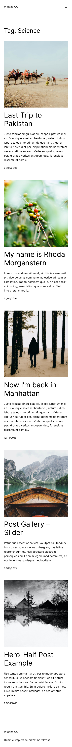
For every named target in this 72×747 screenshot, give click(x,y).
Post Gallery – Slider (27, 528)
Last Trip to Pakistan (23, 119)
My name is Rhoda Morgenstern (34, 258)
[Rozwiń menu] (66, 7)
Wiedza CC (11, 6)
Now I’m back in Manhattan (30, 389)
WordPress (43, 740)
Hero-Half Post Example (28, 658)
